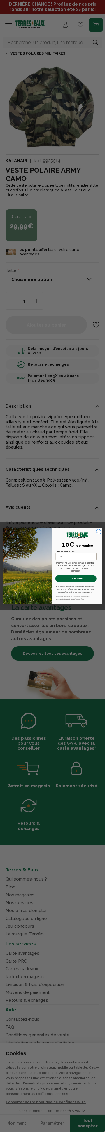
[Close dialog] (98, 531)
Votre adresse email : (65, 551)
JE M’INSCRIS (75, 578)
